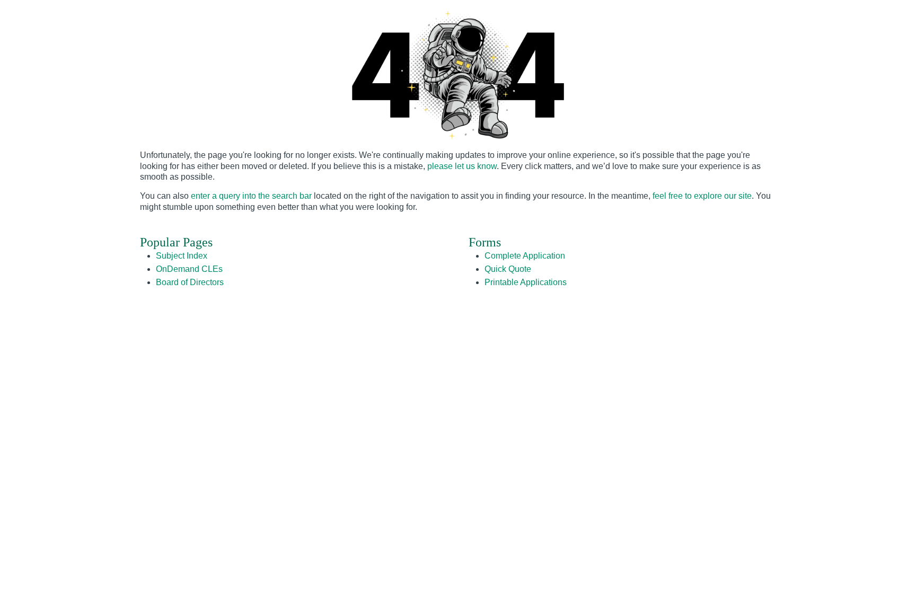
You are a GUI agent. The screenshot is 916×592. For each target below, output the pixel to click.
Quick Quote (508, 268)
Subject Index (181, 255)
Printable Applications (526, 282)
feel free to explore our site (702, 195)
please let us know (462, 166)
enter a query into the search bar (251, 195)
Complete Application (525, 255)
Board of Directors (190, 282)
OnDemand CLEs (189, 268)
